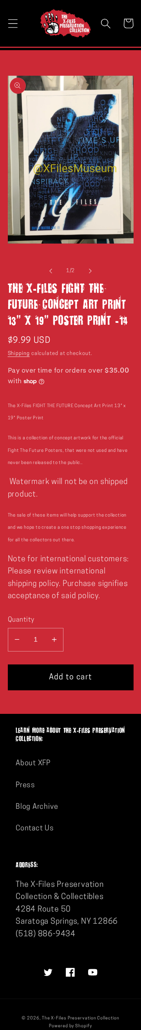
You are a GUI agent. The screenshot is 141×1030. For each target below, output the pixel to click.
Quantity (21, 620)
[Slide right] (90, 271)
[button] (13, 23)
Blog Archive (37, 807)
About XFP (33, 763)
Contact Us (35, 828)
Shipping (19, 353)
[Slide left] (50, 271)
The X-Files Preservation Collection (80, 1018)
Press (25, 785)
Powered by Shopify (70, 1026)
